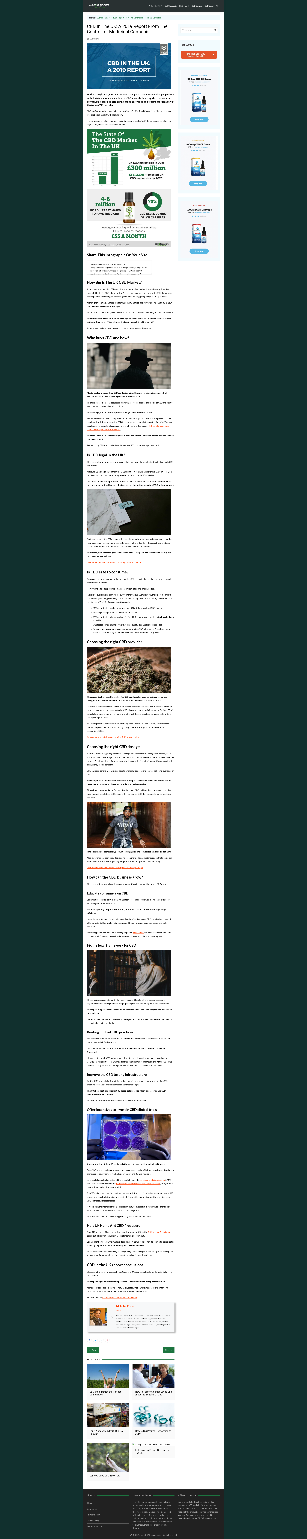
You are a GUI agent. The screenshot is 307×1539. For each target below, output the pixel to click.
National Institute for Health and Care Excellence (138, 1183)
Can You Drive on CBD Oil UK (104, 1475)
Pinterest (107, 1340)
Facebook (89, 1340)
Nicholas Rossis (125, 1306)
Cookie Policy (93, 1520)
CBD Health (184, 6)
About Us (91, 1503)
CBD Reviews (155, 6)
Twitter (95, 1340)
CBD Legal (209, 6)
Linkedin (101, 1340)
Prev (94, 1350)
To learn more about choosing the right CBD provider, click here (115, 737)
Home (92, 17)
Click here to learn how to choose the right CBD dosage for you (115, 867)
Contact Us (92, 1509)
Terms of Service (94, 1526)
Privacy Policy (93, 1514)
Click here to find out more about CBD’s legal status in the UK (114, 562)
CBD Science (197, 6)
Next (167, 1350)
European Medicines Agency (152, 1180)
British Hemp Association (159, 1232)
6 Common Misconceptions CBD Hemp (119, 1297)
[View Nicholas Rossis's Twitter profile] (112, 1317)
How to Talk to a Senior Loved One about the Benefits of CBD (153, 1393)
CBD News (94, 38)
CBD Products (171, 6)
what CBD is (138, 932)
